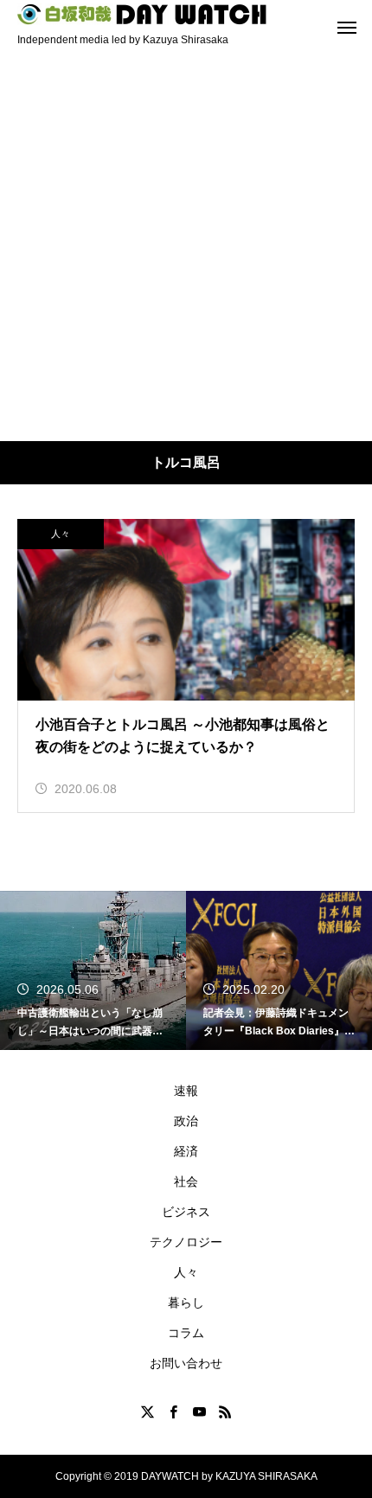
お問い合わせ (186, 1363)
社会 (186, 1181)
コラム (186, 1333)
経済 (186, 1151)
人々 (60, 533)
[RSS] (225, 1411)
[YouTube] (199, 1411)
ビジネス (186, 1212)
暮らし (186, 1302)
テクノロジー (186, 1242)
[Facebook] (173, 1411)
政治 (186, 1121)
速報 (186, 1091)
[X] (147, 1411)
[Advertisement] (186, 246)
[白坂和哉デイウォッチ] (142, 14)
